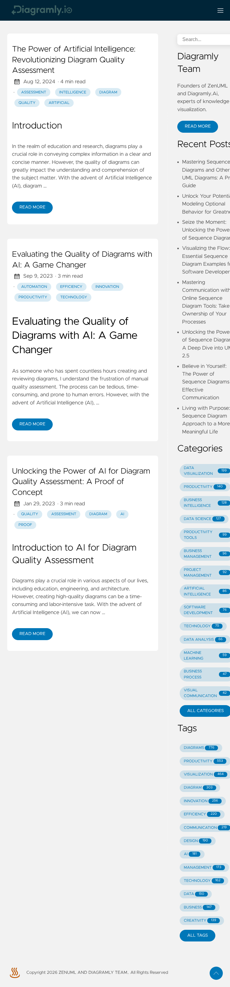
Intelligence (72, 92)
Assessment (33, 92)
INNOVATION (201, 801)
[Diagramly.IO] (107, 10)
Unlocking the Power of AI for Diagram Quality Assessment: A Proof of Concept (81, 482)
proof (25, 525)
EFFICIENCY (200, 814)
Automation (34, 287)
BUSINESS (198, 907)
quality (29, 514)
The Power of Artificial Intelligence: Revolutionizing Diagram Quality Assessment (73, 60)
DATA (194, 894)
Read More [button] (198, 126)
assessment (63, 514)
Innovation (107, 287)
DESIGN (196, 841)
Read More (32, 207)
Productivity (33, 297)
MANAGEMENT (202, 868)
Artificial (59, 103)
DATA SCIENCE (202, 519)
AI (122, 514)
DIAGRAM (198, 788)
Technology (73, 297)
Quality (27, 103)
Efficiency (71, 287)
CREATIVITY (200, 921)
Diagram (108, 92)
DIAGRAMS (199, 748)
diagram (98, 514)
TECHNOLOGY (201, 626)
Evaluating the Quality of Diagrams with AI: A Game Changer (82, 260)
